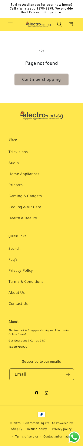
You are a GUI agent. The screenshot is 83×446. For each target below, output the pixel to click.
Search (14, 248)
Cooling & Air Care (25, 206)
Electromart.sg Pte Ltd (39, 423)
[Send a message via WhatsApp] (74, 437)
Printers (16, 184)
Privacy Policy (21, 270)
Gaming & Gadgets (25, 195)
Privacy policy (62, 429)
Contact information (58, 436)
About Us (17, 292)
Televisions (18, 151)
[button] (10, 24)
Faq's (13, 259)
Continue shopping (41, 79)
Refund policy (37, 429)
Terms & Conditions (26, 281)
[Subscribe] (68, 374)
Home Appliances (24, 173)
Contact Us (18, 303)
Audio (14, 162)
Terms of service (26, 436)
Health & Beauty (23, 217)
